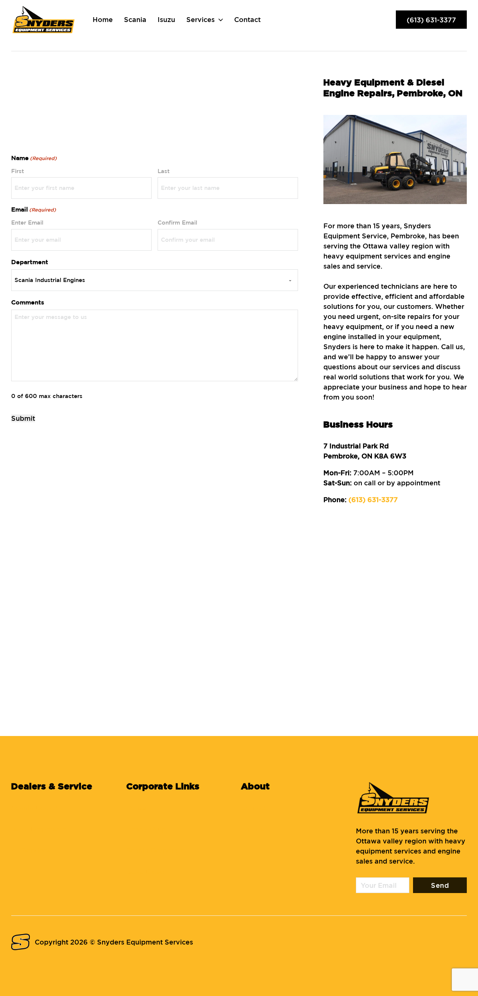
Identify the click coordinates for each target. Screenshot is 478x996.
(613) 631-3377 (431, 20)
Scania (135, 19)
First (17, 171)
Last (164, 171)
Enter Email (27, 222)
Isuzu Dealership (38, 829)
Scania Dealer (34, 807)
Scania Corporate (155, 850)
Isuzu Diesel (146, 871)
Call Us (252, 829)
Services (200, 19)
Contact (247, 19)
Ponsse (138, 807)
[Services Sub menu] (220, 19)
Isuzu (166, 19)
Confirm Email (177, 222)
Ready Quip (146, 829)
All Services (30, 850)
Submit (23, 418)
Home (103, 19)
